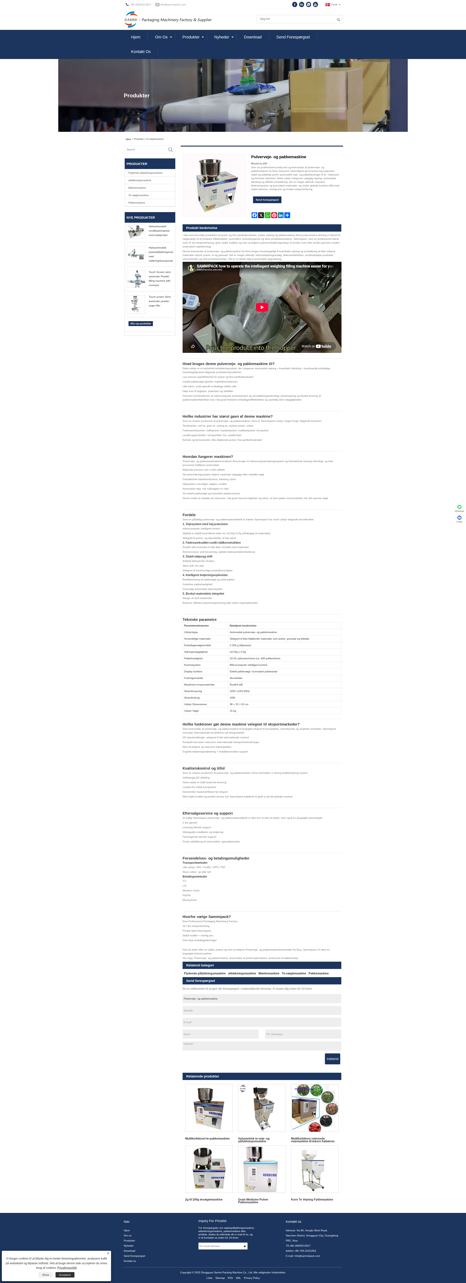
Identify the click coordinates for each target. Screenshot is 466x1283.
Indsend (332, 1059)
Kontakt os (141, 51)
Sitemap (220, 1277)
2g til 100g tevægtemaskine (204, 1199)
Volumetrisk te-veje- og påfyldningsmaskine (254, 1140)
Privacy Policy (252, 1277)
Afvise (45, 1274)
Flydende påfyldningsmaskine (145, 172)
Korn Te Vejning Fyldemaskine (312, 1199)
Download (253, 37)
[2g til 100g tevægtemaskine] (209, 1169)
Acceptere (65, 1274)
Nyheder (221, 37)
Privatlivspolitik (67, 1267)
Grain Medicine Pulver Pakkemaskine (253, 1201)
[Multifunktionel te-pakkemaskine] (209, 1107)
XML (238, 1277)
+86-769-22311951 (305, 1250)
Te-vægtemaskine (155, 139)
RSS (230, 1277)
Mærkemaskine (137, 187)
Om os (161, 37)
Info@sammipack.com (173, 4)
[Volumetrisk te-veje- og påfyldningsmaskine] (261, 1107)
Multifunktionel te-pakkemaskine (207, 1138)
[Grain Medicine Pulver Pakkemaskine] (261, 1169)
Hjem (135, 37)
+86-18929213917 (300, 1245)
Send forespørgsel (293, 37)
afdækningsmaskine (139, 180)
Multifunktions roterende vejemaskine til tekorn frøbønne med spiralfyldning (313, 1140)
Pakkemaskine (136, 202)
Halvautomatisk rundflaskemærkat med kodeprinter (159, 231)
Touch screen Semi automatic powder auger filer (160, 301)
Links (209, 1277)
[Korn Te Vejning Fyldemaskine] (314, 1169)
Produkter (191, 37)
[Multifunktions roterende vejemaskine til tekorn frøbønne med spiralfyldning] (314, 1107)
